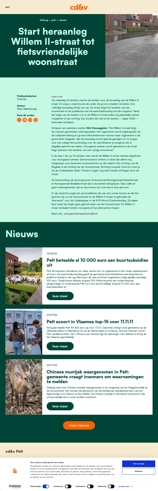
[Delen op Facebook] (24, 120)
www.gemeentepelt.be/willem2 (81, 213)
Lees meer (60, 296)
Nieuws (63, 20)
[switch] (68, 486)
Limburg (44, 20)
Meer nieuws (79, 425)
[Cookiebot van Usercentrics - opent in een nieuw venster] (15, 486)
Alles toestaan (138, 464)
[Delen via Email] (30, 120)
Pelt (7, 7)
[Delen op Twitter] (19, 120)
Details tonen (124, 486)
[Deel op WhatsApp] (36, 120)
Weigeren (139, 471)
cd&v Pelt (14, 451)
